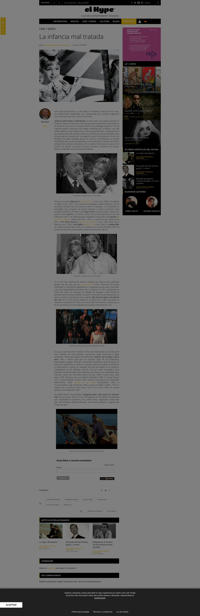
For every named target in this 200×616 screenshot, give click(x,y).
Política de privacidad (80, 612)
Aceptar (11, 604)
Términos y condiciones (102, 612)
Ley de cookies (122, 612)
